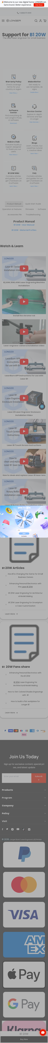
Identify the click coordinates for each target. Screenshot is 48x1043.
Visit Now (38, 5)
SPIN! (23, 533)
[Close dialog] (46, 507)
